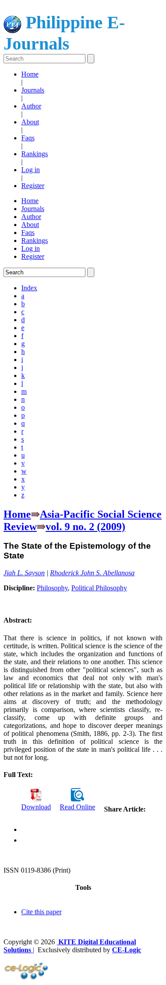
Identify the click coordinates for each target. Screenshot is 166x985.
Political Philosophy (99, 588)
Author (31, 106)
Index (29, 288)
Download (36, 807)
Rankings (34, 154)
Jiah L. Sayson (24, 573)
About (30, 122)
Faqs (28, 138)
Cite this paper (41, 912)
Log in (30, 169)
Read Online (77, 807)
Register (32, 185)
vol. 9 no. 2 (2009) (85, 526)
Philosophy (52, 588)
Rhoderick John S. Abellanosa (92, 573)
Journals (32, 90)
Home (30, 74)
